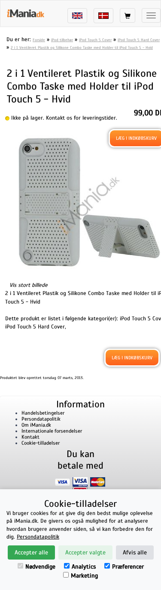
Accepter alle (31, 552)
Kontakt (30, 437)
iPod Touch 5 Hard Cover (139, 39)
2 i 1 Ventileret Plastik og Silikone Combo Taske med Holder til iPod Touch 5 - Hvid (82, 47)
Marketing (84, 575)
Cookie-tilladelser (40, 443)
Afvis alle (135, 552)
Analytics (84, 566)
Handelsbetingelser (42, 413)
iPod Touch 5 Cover (95, 39)
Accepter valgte (85, 552)
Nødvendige (40, 566)
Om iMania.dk (36, 425)
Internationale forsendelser (51, 431)
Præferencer (128, 566)
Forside (39, 39)
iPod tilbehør (62, 39)
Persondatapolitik (41, 419)
